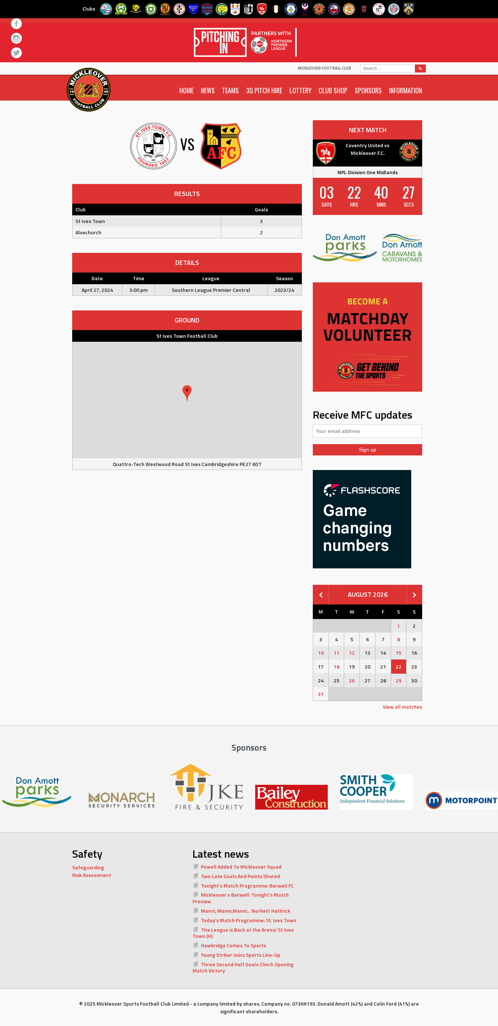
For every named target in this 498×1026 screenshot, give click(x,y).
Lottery (300, 90)
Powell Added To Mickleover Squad (241, 866)
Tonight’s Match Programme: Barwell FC (247, 885)
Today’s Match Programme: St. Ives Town (248, 920)
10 (321, 653)
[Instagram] (16, 38)
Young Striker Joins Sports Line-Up (240, 955)
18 (336, 666)
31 (321, 694)
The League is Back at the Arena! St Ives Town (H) (242, 933)
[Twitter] (16, 52)
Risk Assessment (91, 875)
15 (398, 653)
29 (398, 680)
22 (398, 666)
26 (352, 680)
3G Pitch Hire (264, 90)
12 (352, 653)
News (208, 90)
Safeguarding (88, 867)
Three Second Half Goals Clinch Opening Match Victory (242, 967)
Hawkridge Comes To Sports (233, 945)
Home (186, 90)
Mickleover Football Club (324, 68)
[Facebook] (16, 23)
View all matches (402, 706)
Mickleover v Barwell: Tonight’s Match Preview (240, 898)
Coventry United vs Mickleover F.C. (367, 149)
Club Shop (333, 90)
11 (336, 653)
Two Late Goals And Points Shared (240, 876)
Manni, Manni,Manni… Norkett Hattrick (245, 911)
